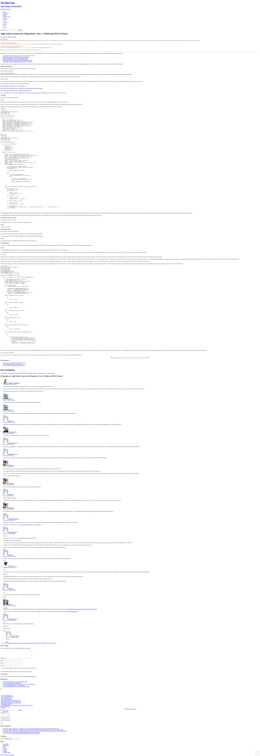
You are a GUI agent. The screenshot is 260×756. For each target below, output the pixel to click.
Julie (15, 37)
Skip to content (7, 9)
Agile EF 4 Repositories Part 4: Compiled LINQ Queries (15, 59)
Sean (10, 398)
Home (4, 11)
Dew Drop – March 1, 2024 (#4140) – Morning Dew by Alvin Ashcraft (18, 731)
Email (2, 663)
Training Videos (6, 16)
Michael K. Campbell (13, 383)
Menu (2, 9)
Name (2, 660)
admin (10, 421)
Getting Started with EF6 (6, 704)
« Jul (2, 723)
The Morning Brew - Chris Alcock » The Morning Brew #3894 (16, 729)
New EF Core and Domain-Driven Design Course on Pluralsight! (26, 732)
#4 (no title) (5, 744)
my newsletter (119, 357)
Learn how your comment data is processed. (26, 676)
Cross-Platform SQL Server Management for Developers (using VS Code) (17, 705)
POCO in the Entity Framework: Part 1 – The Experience (13, 86)
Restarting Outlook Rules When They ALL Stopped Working (16, 686)
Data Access (11, 37)
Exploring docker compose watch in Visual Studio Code (15, 681)
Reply (4, 393)
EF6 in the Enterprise (5, 706)
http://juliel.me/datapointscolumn (71, 611)
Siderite (10, 465)
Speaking (5, 14)
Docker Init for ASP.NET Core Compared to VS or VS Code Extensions (18, 684)
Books (4, 15)
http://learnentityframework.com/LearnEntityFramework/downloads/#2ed (81, 609)
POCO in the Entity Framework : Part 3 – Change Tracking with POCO (16, 90)
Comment (3, 658)
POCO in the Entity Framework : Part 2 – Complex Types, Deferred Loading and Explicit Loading (22, 88)
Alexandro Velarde (13, 518)
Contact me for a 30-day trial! (130, 709)
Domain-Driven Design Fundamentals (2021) (11, 700)
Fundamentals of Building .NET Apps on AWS (11, 702)
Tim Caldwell (12, 432)
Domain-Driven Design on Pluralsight (26, 44)
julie (9, 604)
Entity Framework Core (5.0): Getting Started (11, 701)
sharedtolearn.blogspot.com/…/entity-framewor (31, 524)
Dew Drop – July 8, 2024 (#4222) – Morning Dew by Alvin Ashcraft (18, 728)
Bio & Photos (6, 745)
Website (2, 665)
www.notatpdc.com (35, 92)
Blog (4, 17)
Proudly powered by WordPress (7, 754)
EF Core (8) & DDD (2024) (7, 696)
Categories (3, 738)
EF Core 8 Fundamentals (6, 695)
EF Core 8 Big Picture (6, 698)
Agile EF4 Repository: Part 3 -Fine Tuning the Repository (15, 58)
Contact (5, 750)
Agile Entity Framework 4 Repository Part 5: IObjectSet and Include (18, 60)
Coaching (5, 12)
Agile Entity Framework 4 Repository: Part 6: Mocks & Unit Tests (17, 61)
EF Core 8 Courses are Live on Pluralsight (12, 682)
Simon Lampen (12, 532)
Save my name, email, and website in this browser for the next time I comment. (19, 668)
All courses (3, 707)
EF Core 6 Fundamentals (6, 699)
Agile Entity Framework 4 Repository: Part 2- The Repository (16, 56)
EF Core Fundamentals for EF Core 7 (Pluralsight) (14, 685)
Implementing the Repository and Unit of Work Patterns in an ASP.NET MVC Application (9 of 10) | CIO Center (32, 643)
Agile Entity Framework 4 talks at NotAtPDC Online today (14, 373)
